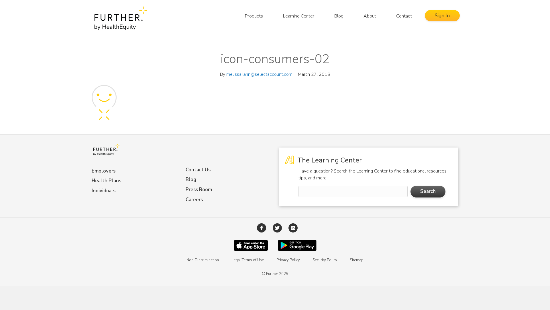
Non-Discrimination (202, 260)
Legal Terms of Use (247, 260)
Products (254, 16)
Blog (338, 16)
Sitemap (357, 260)
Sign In (442, 15)
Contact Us (198, 169)
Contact (404, 16)
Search (428, 191)
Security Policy (325, 260)
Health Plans (106, 180)
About (370, 16)
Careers (194, 199)
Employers (103, 171)
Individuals (103, 190)
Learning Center (298, 16)
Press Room (199, 189)
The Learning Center (329, 160)
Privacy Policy (288, 260)
